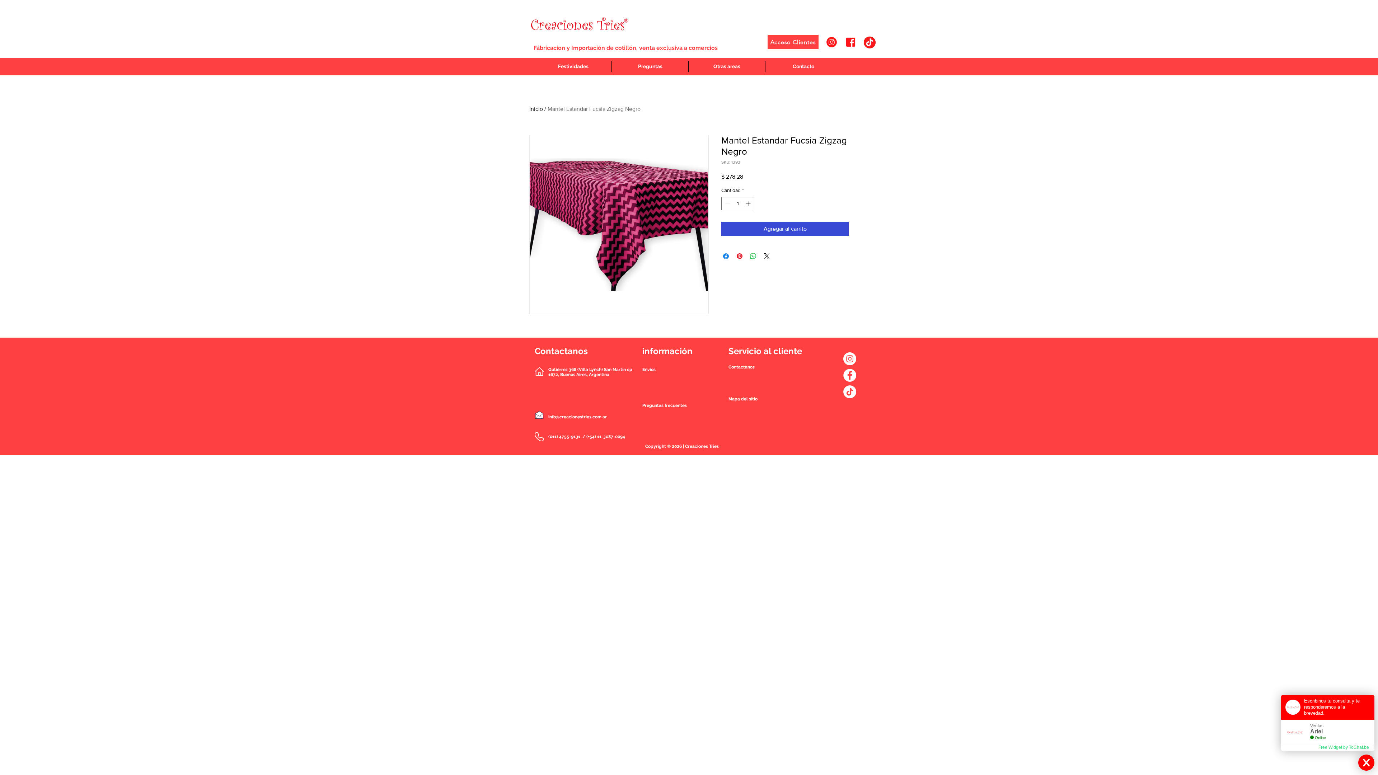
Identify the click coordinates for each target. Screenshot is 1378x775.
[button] (741, 367)
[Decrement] (726, 203)
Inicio (536, 109)
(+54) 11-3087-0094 (605, 436)
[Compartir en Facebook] (726, 256)
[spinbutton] (737, 203)
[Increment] (748, 203)
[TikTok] (849, 391)
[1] (831, 42)
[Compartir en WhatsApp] (753, 256)
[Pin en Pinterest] (739, 256)
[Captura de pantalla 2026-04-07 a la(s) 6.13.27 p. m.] (869, 42)
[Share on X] (767, 256)
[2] (850, 42)
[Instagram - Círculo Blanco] (849, 358)
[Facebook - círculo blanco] (849, 375)
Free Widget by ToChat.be (1343, 747)
